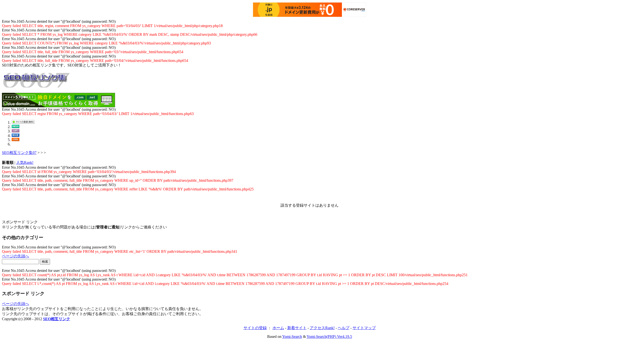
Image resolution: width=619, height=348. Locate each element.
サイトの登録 (255, 328)
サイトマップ (364, 328)
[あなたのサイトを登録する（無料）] (23, 122)
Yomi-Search (292, 336)
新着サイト (297, 328)
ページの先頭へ (15, 256)
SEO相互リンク (56, 319)
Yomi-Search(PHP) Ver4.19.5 (329, 336)
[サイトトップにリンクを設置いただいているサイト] (15, 140)
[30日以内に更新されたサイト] (15, 131)
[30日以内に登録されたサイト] (15, 127)
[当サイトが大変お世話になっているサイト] (15, 135)
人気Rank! (24, 162)
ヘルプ (343, 328)
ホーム (278, 328)
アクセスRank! (322, 328)
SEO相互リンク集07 (19, 153)
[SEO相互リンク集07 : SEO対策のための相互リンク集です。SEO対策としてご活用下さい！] (36, 84)
